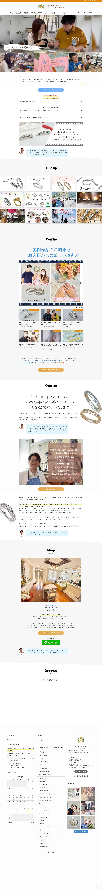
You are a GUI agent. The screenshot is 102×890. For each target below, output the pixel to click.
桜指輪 (41, 361)
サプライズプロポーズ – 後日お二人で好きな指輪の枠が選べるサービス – (51, 747)
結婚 (25, 361)
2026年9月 (31, 822)
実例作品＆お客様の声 (45, 774)
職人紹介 (42, 843)
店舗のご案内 (43, 840)
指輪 (27, 361)
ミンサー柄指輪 (34, 361)
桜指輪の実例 (43, 787)
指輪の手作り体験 (55, 361)
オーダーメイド (65, 361)
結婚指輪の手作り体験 (45, 771)
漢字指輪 (42, 765)
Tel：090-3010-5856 (51, 606)
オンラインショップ (33, 82)
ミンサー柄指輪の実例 (45, 784)
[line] (89, 1)
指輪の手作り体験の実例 (45, 790)
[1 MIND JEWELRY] (51, 6)
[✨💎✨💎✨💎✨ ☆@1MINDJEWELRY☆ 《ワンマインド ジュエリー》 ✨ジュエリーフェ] (73, 794)
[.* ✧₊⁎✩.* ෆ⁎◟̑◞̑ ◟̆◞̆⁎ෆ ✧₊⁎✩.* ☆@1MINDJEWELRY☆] (88, 794)
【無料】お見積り (44, 817)
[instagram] (85, 1)
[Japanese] (10, 739)
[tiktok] (87, 1)
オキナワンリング (44, 762)
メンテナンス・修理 (28, 363)
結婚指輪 (41, 752)
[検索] (95, 1)
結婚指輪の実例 (43, 781)
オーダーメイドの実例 (45, 794)
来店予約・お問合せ (44, 837)
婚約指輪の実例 (43, 778)
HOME (41, 740)
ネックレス (42, 830)
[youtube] (91, 1)
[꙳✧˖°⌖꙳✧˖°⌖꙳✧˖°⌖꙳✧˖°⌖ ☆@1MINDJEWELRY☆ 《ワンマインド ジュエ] (73, 808)
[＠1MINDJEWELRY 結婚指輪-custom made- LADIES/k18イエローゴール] (73, 822)
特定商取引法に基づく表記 (46, 846)
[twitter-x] (83, 1)
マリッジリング (43, 768)
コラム (41, 804)
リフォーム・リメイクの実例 (46, 797)
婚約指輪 (46, 361)
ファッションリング (44, 827)
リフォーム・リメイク (45, 810)
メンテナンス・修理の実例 (46, 800)
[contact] (93, 1)
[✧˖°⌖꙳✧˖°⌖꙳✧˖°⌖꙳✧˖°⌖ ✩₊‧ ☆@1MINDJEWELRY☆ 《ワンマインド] (88, 822)
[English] (8, 739)
